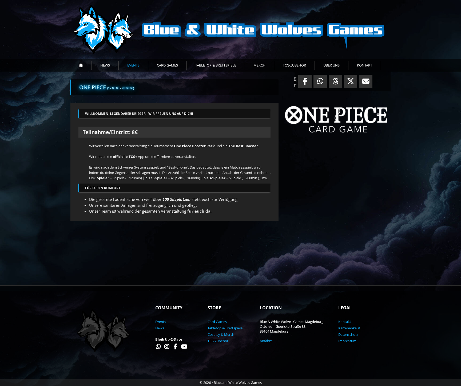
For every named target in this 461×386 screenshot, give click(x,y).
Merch (259, 65)
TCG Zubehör (218, 340)
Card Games (167, 65)
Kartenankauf (349, 328)
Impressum (347, 340)
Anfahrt (266, 340)
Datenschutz (348, 334)
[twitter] (350, 82)
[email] (366, 82)
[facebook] (305, 82)
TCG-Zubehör (294, 65)
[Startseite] (81, 65)
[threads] (335, 82)
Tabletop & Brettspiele (215, 65)
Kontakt (364, 65)
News (105, 65)
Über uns (331, 65)
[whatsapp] (320, 82)
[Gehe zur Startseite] (230, 29)
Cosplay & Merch (221, 334)
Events (133, 65)
